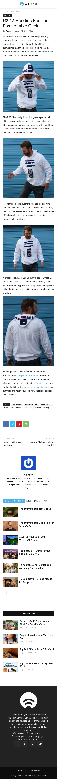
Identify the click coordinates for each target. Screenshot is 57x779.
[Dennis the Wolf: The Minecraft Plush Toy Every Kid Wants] (10, 625)
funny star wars (31, 404)
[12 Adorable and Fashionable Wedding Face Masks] (10, 568)
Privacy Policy (34, 770)
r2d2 (6, 407)
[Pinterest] (24, 744)
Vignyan (9, 31)
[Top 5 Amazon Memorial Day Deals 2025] (10, 667)
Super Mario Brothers (29, 375)
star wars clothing (42, 407)
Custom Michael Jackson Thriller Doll (42, 443)
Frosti (25, 117)
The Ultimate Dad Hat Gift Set (35, 508)
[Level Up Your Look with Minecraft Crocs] (10, 540)
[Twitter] (40, 744)
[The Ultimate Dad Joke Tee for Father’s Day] (10, 526)
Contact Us (21, 770)
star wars (28, 407)
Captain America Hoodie (35, 387)
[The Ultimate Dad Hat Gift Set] (10, 512)
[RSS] (32, 744)
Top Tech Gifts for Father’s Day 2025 (37, 649)
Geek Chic (15, 11)
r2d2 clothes (16, 407)
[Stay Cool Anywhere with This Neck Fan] (10, 639)
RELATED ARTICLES (14, 501)
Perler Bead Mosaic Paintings (12, 443)
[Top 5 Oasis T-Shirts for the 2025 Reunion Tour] (10, 554)
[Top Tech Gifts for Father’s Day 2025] (10, 653)
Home (5, 11)
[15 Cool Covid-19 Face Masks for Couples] (10, 582)
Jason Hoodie (42, 383)
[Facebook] (17, 744)
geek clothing (46, 404)
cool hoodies (17, 404)
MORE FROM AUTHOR (36, 501)
